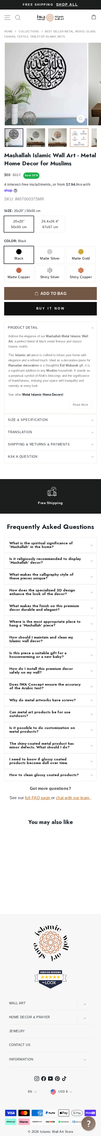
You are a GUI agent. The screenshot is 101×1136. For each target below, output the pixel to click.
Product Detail (23, 327)
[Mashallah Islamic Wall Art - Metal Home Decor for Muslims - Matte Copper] (24, 898)
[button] (88, 1123)
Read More (80, 404)
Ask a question (23, 456)
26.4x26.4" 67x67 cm (50, 224)
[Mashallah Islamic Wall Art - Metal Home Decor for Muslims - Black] (7, 898)
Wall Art (17, 1003)
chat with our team (73, 798)
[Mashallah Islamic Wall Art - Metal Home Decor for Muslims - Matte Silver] (12, 898)
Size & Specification (28, 420)
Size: (22, 211)
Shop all (67, 4)
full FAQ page (38, 798)
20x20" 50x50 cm (19, 224)
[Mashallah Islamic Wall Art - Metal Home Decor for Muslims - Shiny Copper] (35, 898)
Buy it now (50, 308)
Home (8, 31)
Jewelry (17, 1031)
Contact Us (19, 1045)
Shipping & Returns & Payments (39, 444)
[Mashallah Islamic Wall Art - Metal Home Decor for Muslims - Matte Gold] (18, 898)
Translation (20, 432)
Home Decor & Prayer (29, 1017)
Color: (15, 241)
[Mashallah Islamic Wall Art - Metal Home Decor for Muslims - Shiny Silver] (29, 898)
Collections (29, 31)
